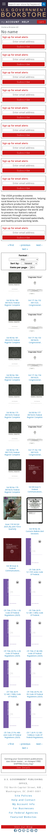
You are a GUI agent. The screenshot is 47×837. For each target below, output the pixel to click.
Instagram (23, 830)
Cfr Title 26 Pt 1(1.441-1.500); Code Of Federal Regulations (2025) (12, 694)
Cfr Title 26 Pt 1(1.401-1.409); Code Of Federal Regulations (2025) (34, 612)
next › (39, 245)
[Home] (23, 15)
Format (23, 255)
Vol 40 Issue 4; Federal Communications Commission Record (12, 568)
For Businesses (23, 808)
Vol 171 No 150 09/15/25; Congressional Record (34, 452)
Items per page (19, 267)
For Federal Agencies (23, 812)
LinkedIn (36, 830)
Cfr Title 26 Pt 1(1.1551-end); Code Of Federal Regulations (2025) (34, 572)
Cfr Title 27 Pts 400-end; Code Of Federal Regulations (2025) (12, 735)
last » (25, 248)
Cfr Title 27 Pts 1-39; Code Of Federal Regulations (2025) (12, 612)
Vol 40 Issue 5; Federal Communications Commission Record (34, 489)
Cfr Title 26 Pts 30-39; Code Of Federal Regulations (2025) (34, 694)
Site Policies (23, 795)
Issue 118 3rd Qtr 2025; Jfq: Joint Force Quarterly (12, 526)
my (10, 21)
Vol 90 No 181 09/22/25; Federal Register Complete (12, 340)
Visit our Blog (23, 826)
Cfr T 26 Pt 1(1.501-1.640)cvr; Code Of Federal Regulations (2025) (34, 735)
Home (4, 27)
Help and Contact (23, 799)
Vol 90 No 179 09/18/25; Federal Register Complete (12, 489)
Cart (41, 21)
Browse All (13, 27)
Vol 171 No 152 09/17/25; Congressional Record (34, 302)
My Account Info (23, 804)
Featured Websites (23, 816)
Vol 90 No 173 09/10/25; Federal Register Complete (12, 414)
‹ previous (25, 245)
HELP (25, 21)
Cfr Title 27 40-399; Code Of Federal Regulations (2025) (34, 653)
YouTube (27, 830)
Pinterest (31, 830)
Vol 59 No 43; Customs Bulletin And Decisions (35, 531)
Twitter (19, 830)
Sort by (14, 263)
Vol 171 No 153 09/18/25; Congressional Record (34, 340)
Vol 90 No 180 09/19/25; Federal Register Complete (12, 302)
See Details (23, 767)
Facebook (15, 830)
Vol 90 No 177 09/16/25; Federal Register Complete (34, 414)
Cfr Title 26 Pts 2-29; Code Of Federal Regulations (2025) (12, 653)
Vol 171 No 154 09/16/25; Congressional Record (34, 377)
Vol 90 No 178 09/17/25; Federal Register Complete (12, 452)
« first (11, 245)
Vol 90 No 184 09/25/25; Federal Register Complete (12, 377)
